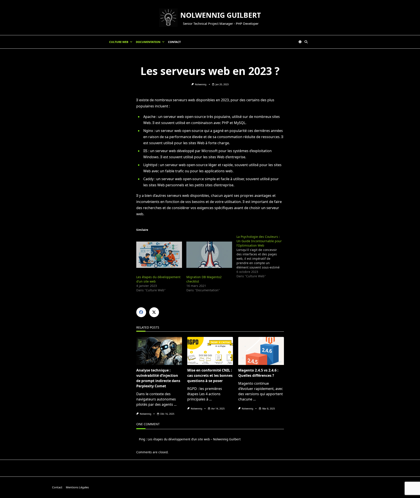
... (175, 404)
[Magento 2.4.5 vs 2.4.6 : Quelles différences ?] (261, 351)
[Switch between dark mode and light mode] (300, 42)
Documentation (148, 42)
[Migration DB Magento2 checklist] (209, 255)
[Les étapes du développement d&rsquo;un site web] (159, 255)
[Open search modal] (306, 42)
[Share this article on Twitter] (154, 312)
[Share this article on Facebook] (141, 312)
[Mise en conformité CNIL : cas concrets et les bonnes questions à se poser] (210, 351)
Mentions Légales (77, 487)
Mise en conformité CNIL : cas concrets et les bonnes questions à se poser (210, 375)
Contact (174, 42)
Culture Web (118, 42)
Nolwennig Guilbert (220, 15)
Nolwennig (200, 84)
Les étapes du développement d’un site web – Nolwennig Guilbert (194, 439)
